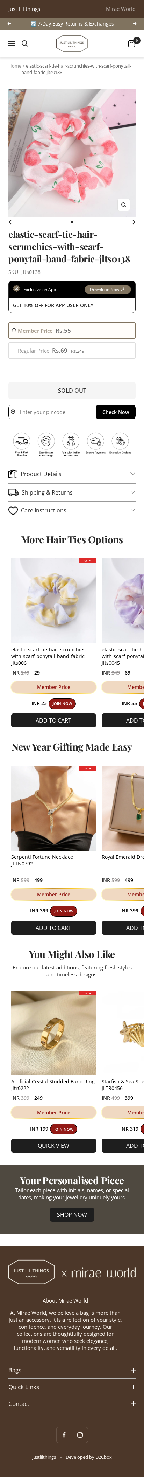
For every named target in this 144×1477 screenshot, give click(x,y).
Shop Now (72, 1215)
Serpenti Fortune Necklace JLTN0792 (42, 860)
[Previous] (11, 222)
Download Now (104, 289)
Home (14, 66)
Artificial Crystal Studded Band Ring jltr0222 (53, 1084)
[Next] (133, 222)
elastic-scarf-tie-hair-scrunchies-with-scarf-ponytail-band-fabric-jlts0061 (49, 656)
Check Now (115, 412)
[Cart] (132, 44)
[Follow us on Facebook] (64, 1435)
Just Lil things (24, 8)
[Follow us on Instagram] (80, 1435)
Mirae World (121, 8)
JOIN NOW (62, 703)
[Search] (25, 43)
